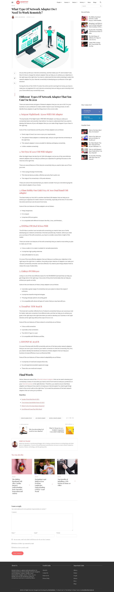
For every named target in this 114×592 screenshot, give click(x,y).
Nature (75, 573)
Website (58, 533)
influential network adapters (45, 379)
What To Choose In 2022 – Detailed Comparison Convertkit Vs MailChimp (56, 430)
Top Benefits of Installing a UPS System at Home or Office (64, 482)
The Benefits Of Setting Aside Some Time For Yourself (95, 157)
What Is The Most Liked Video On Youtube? (95, 131)
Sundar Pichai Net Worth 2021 (30, 399)
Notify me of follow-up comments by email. (23, 543)
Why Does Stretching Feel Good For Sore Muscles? (36, 430)
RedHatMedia (51, 590)
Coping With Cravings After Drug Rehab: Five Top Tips (95, 44)
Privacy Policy (46, 578)
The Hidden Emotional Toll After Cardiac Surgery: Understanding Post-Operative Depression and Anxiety (17, 486)
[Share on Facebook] (14, 73)
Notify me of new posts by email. (20, 547)
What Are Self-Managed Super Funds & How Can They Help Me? (95, 151)
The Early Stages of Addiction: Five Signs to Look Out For (95, 37)
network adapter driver (26, 418)
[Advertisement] (91, 75)
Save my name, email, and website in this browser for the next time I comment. (32, 539)
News (75, 581)
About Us (45, 570)
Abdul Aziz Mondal (20, 17)
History (75, 570)
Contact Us (45, 573)
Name (13, 533)
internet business (27, 384)
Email (36, 533)
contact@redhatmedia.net (87, 590)
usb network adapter (40, 418)
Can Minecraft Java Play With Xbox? (32, 409)
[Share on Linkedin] (14, 83)
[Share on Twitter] (14, 78)
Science (75, 578)
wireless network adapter (55, 418)
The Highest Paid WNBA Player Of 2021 (33, 402)
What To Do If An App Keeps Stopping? (33, 406)
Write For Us (46, 575)
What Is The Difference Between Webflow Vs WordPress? (95, 138)
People (75, 575)
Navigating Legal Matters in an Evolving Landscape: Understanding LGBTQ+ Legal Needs (40, 485)
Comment (14, 512)
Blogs (13, 476)
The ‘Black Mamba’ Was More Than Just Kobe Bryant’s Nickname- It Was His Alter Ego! (95, 144)
